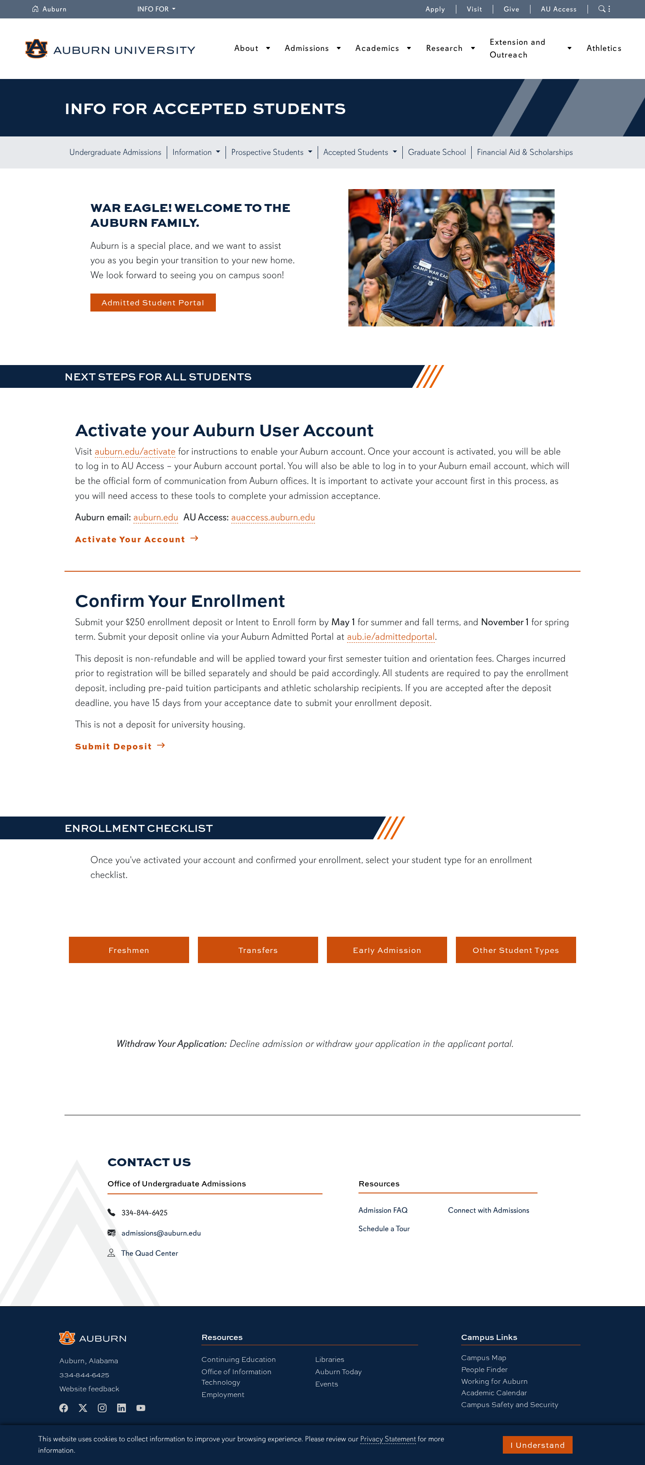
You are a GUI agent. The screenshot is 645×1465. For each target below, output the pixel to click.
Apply (435, 9)
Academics (377, 48)
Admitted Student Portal (152, 302)
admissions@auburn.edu (161, 1233)
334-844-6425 (84, 1374)
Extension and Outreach (518, 48)
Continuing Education (238, 1359)
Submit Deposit (113, 746)
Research (444, 48)
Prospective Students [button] (268, 152)
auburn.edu (155, 517)
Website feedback (89, 1388)
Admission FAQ (383, 1210)
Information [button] (193, 152)
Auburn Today (338, 1371)
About (246, 48)
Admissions (307, 48)
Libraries (329, 1359)
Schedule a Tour (384, 1228)
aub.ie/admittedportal (391, 636)
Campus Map (483, 1357)
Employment (222, 1394)
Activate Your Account (130, 539)
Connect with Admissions (488, 1210)
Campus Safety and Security (510, 1404)
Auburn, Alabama (88, 1360)
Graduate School (437, 152)
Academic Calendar (494, 1392)
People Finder (484, 1369)
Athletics (604, 48)
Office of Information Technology (236, 1376)
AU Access (559, 9)
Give (517, 9)
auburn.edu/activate (135, 451)
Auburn (60, 9)
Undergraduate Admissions (115, 152)
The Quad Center (149, 1253)
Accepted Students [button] (357, 152)
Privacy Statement (388, 1439)
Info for (157, 9)
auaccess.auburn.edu (273, 517)
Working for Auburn (494, 1381)
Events (326, 1384)
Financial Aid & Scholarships (525, 152)
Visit (474, 9)
